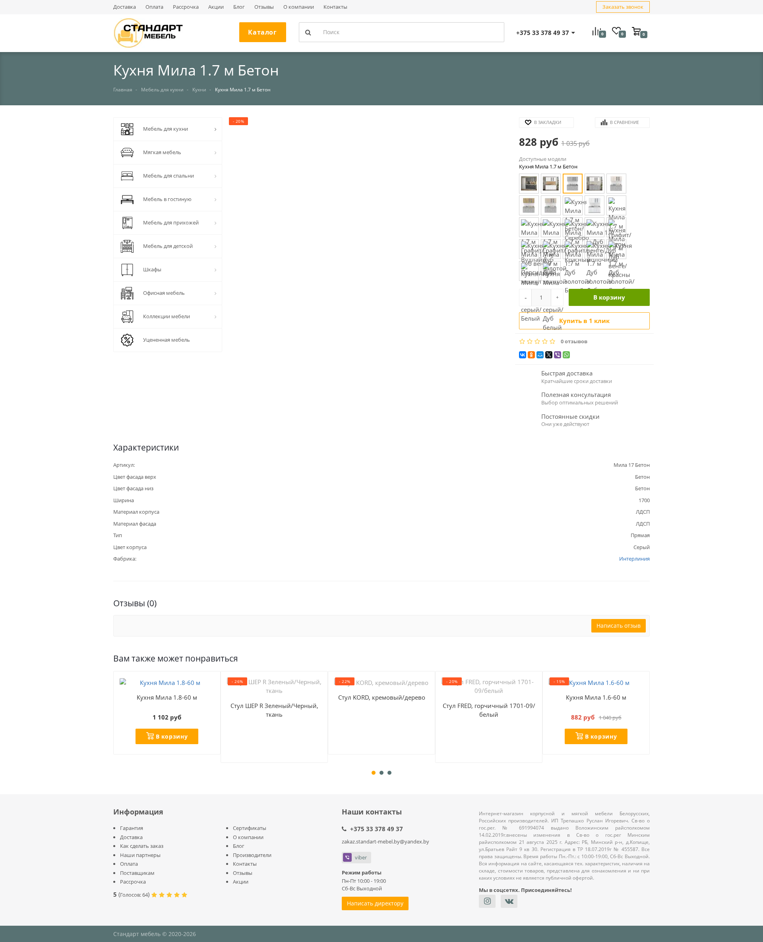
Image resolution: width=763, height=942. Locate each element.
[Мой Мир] (540, 354)
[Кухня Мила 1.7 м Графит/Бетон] (616, 205)
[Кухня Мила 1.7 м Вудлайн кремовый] (594, 205)
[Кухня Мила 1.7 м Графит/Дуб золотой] (551, 227)
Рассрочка (186, 7)
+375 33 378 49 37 (376, 829)
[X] (548, 354)
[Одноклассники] (531, 354)
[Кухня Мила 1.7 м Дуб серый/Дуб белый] (551, 271)
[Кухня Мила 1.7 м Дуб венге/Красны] (616, 227)
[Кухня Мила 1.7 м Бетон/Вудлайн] (616, 183)
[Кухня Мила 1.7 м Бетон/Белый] (594, 183)
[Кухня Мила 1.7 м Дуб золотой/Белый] (573, 249)
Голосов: (134, 894)
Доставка (124, 7)
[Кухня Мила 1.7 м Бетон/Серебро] (573, 205)
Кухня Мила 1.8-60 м (167, 697)
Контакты (335, 7)
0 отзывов (574, 341)
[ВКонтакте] (522, 354)
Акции (216, 7)
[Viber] (557, 354)
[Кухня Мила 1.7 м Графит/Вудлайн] (529, 227)
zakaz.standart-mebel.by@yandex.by (385, 841)
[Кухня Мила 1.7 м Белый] (551, 183)
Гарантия (131, 828)
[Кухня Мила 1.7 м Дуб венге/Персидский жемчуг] (529, 249)
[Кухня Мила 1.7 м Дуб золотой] (551, 249)
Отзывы (264, 7)
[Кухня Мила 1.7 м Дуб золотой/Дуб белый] (594, 249)
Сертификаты (249, 828)
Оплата (154, 7)
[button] (370, 230)
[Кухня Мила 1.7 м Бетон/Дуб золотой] (529, 205)
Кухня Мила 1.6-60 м (596, 697)
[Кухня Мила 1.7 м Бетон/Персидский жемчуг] (551, 205)
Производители (252, 855)
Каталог (262, 32)
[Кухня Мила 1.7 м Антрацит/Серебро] (529, 183)
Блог (239, 7)
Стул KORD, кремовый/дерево (381, 697)
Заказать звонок (622, 6)
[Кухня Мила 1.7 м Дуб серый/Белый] (529, 271)
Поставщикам (137, 872)
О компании (298, 7)
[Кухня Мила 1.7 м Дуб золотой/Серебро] (616, 249)
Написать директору (375, 903)
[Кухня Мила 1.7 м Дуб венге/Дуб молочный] (594, 227)
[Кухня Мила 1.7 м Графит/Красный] (573, 227)
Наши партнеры (140, 855)
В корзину (609, 297)
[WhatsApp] (566, 354)
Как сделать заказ (141, 845)
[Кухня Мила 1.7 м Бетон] (573, 183)
